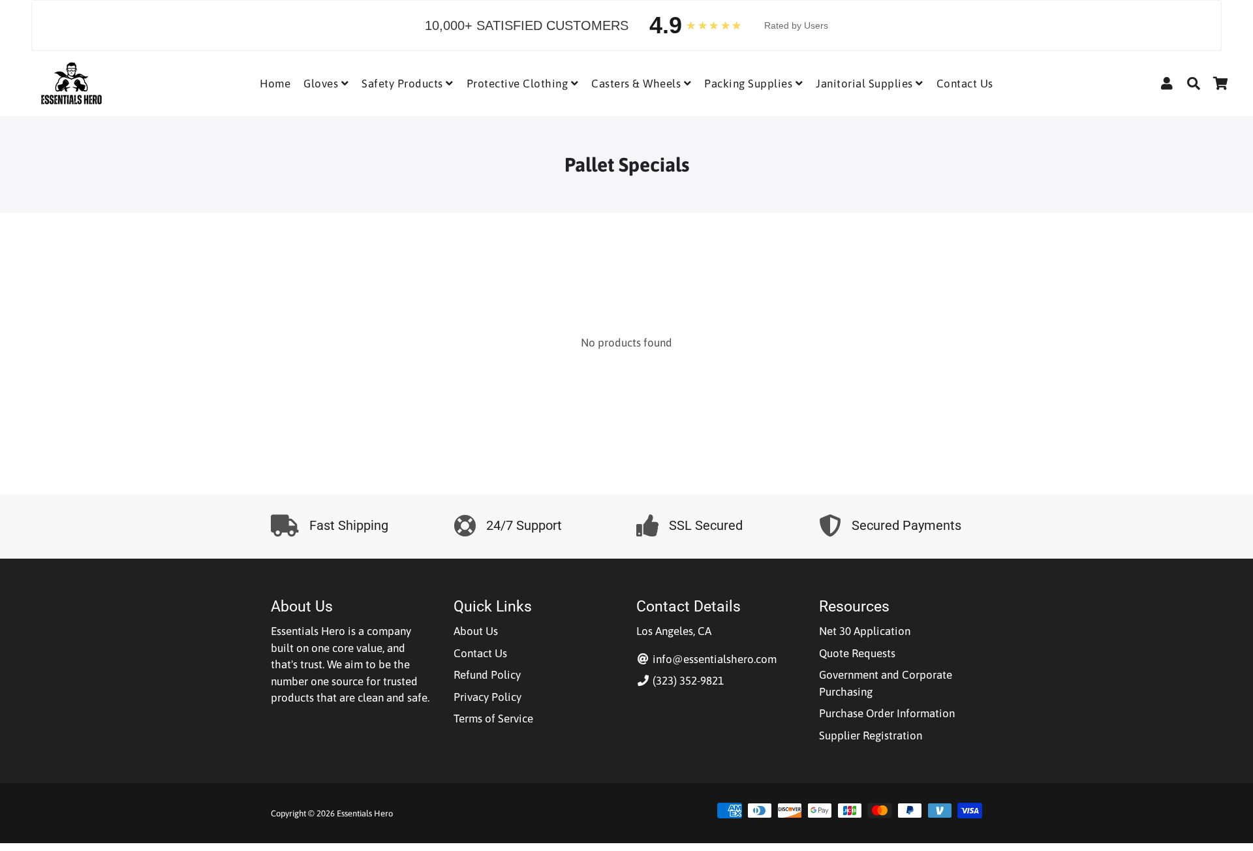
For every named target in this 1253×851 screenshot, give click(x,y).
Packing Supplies (750, 83)
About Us (476, 631)
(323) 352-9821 (687, 680)
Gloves (322, 83)
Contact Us (964, 83)
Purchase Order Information (887, 713)
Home (275, 83)
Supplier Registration (870, 735)
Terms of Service (493, 718)
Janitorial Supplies (866, 83)
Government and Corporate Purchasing (885, 683)
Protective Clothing (519, 83)
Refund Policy (487, 674)
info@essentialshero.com (713, 659)
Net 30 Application (864, 631)
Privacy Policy (487, 697)
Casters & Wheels (637, 83)
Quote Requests (857, 653)
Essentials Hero (365, 813)
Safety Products (404, 83)
